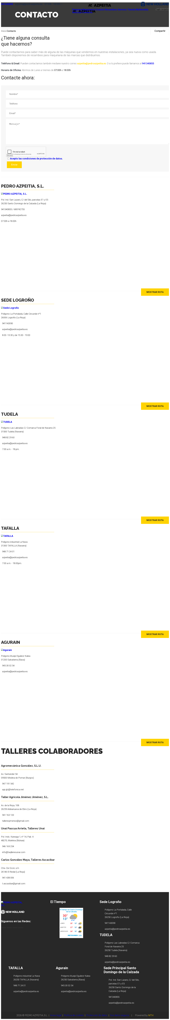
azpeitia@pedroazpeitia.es (91, 63)
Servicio (122, 9)
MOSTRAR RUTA (155, 292)
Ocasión (99, 9)
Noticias (77, 12)
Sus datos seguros (119, 1015)
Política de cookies (74, 1015)
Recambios (111, 9)
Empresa (77, 9)
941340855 (7, 4)
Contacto (87, 12)
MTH (151, 1015)
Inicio (3, 31)
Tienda (131, 9)
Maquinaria (88, 9)
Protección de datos (96, 1015)
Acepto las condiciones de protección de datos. (36, 158)
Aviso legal (55, 1015)
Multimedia (142, 9)
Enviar (14, 164)
